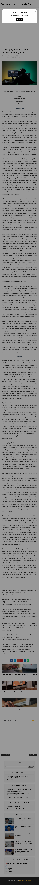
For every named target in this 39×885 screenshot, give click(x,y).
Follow (19, 19)
